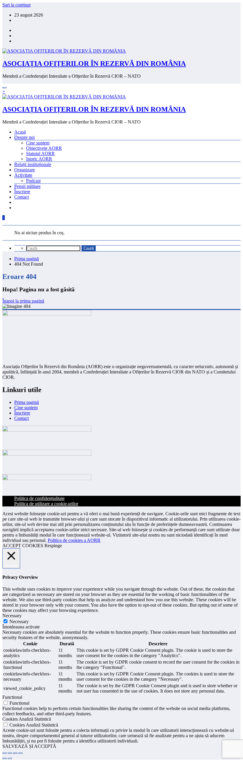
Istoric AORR (39, 158)
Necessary (19, 621)
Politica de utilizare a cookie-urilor (46, 503)
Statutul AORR (40, 153)
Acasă (20, 131)
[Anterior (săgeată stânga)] (4, 758)
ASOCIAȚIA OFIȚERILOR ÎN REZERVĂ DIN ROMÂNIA (94, 63)
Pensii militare (27, 186)
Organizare (24, 169)
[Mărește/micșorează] (4, 753)
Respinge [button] (53, 545)
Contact (21, 196)
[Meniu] (4, 87)
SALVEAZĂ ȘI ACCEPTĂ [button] (29, 746)
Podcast (33, 180)
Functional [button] (12, 697)
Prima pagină (26, 402)
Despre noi (24, 137)
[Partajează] (15, 753)
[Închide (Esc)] (20, 753)
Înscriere (22, 191)
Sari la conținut (16, 4)
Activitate (23, 175)
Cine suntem (37, 142)
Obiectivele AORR (44, 148)
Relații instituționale (32, 164)
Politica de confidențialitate (39, 498)
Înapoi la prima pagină (23, 300)
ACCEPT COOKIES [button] (22, 545)
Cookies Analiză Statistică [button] (26, 719)
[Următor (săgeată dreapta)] (10, 758)
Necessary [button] (12, 615)
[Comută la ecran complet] (10, 753)
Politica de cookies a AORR (74, 540)
